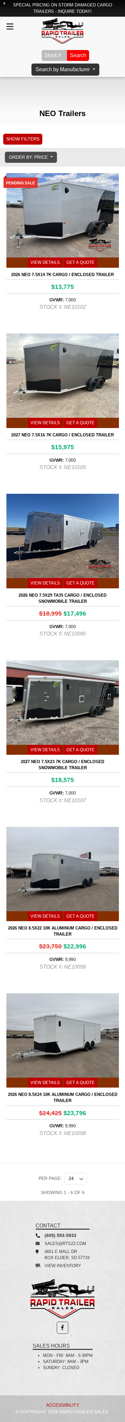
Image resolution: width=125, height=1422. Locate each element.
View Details (45, 262)
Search (78, 55)
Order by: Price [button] (29, 157)
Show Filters (22, 138)
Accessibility (62, 1405)
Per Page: (50, 1178)
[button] (62, 1328)
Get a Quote (80, 262)
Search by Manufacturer (63, 69)
